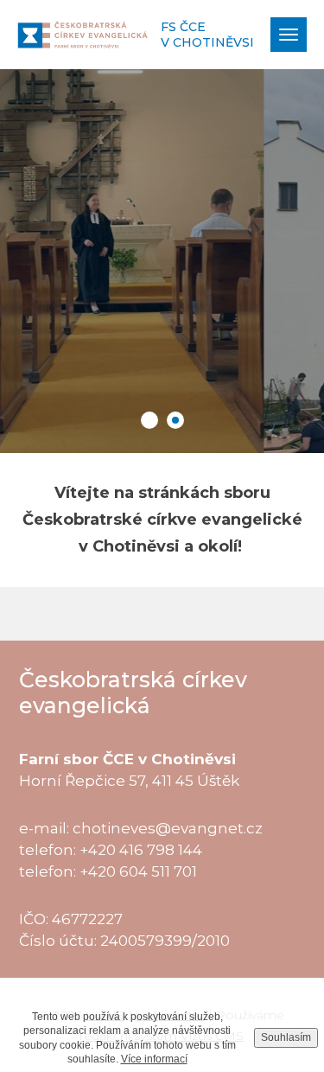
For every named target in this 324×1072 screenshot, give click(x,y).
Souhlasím (286, 1037)
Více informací (154, 1059)
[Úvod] (82, 34)
